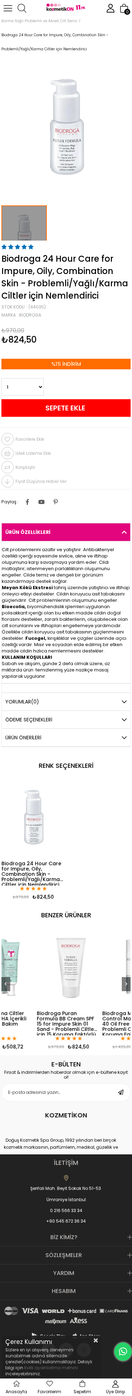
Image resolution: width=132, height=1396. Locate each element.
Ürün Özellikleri (27, 532)
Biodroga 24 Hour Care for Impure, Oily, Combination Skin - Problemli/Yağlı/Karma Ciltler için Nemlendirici (31, 873)
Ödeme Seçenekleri (28, 719)
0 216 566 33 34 (66, 1210)
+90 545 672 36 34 (66, 1221)
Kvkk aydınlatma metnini (51, 1368)
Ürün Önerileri (23, 737)
